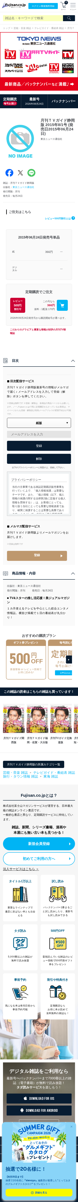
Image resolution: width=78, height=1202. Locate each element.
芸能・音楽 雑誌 (22, 28)
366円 (49, 251)
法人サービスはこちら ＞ (21, 869)
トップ (6, 28)
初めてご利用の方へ (39, 859)
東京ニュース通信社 (23, 187)
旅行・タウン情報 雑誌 (20, 776)
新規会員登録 (39, 844)
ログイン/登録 (43, 6)
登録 (37, 555)
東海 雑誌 (50, 776)
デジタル (14, 269)
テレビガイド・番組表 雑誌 (49, 28)
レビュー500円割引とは (59, 218)
